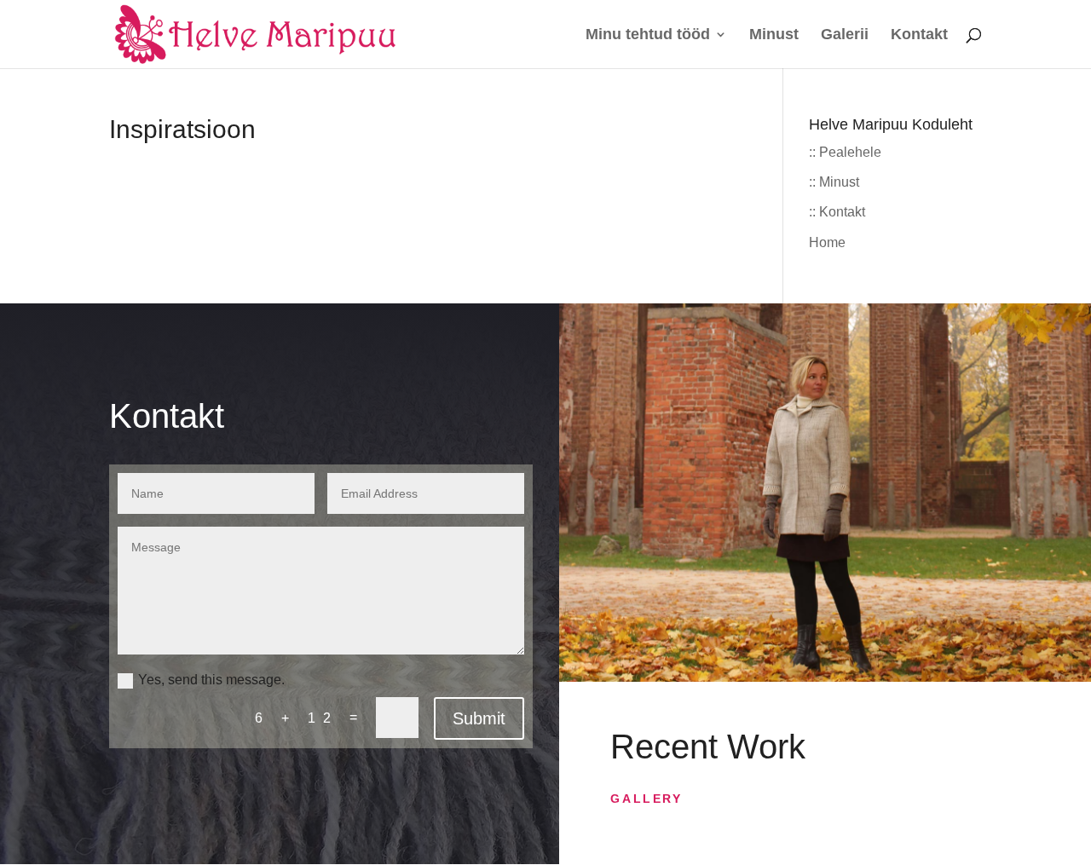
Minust (774, 35)
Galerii (845, 35)
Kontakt (919, 35)
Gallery (646, 798)
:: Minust (834, 182)
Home (827, 242)
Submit (479, 718)
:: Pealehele (845, 152)
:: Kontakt (837, 212)
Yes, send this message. (211, 679)
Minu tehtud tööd (648, 35)
